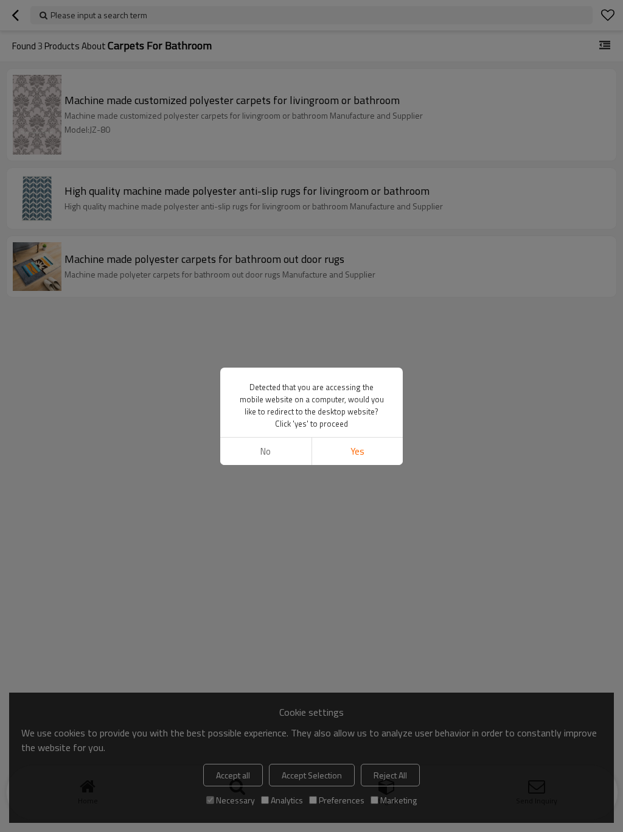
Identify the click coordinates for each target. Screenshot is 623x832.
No (265, 451)
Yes (357, 451)
